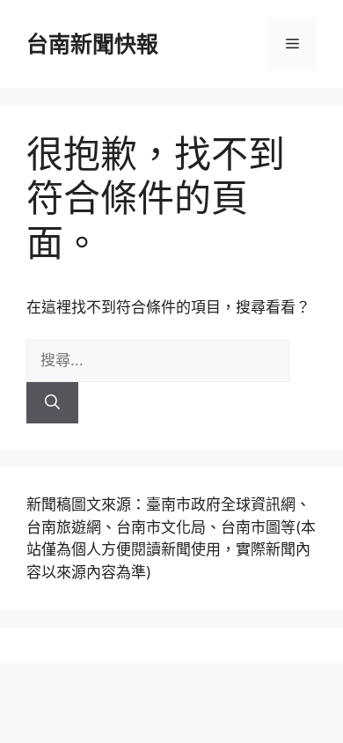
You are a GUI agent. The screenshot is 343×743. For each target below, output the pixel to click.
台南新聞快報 (92, 44)
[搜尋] (52, 403)
